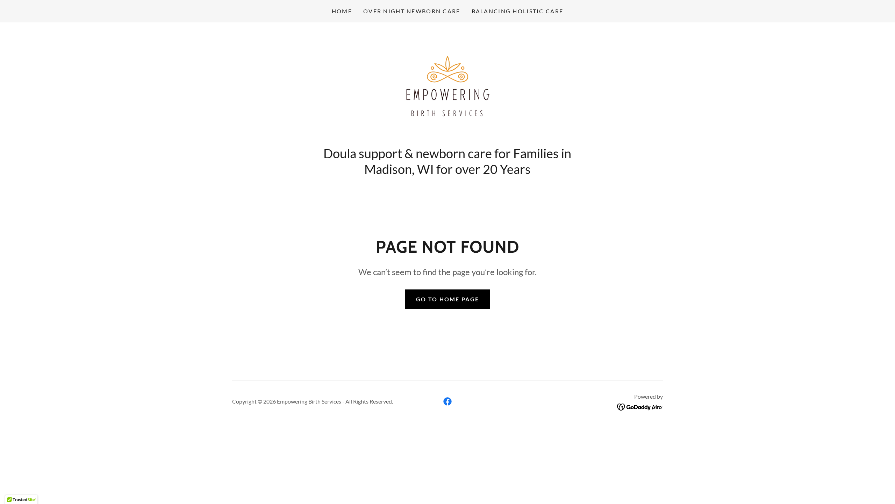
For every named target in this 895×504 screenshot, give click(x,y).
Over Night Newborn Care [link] (411, 11)
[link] (447, 86)
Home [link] (342, 11)
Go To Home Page (447, 299)
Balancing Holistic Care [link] (518, 11)
